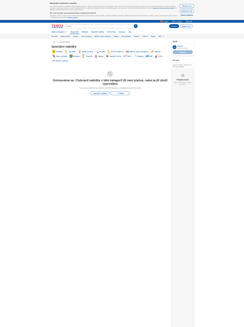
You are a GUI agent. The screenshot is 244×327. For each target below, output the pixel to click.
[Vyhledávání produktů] (136, 26)
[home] (54, 41)
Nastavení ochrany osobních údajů (163, 8)
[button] (164, 21)
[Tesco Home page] (57, 26)
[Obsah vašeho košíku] (174, 47)
